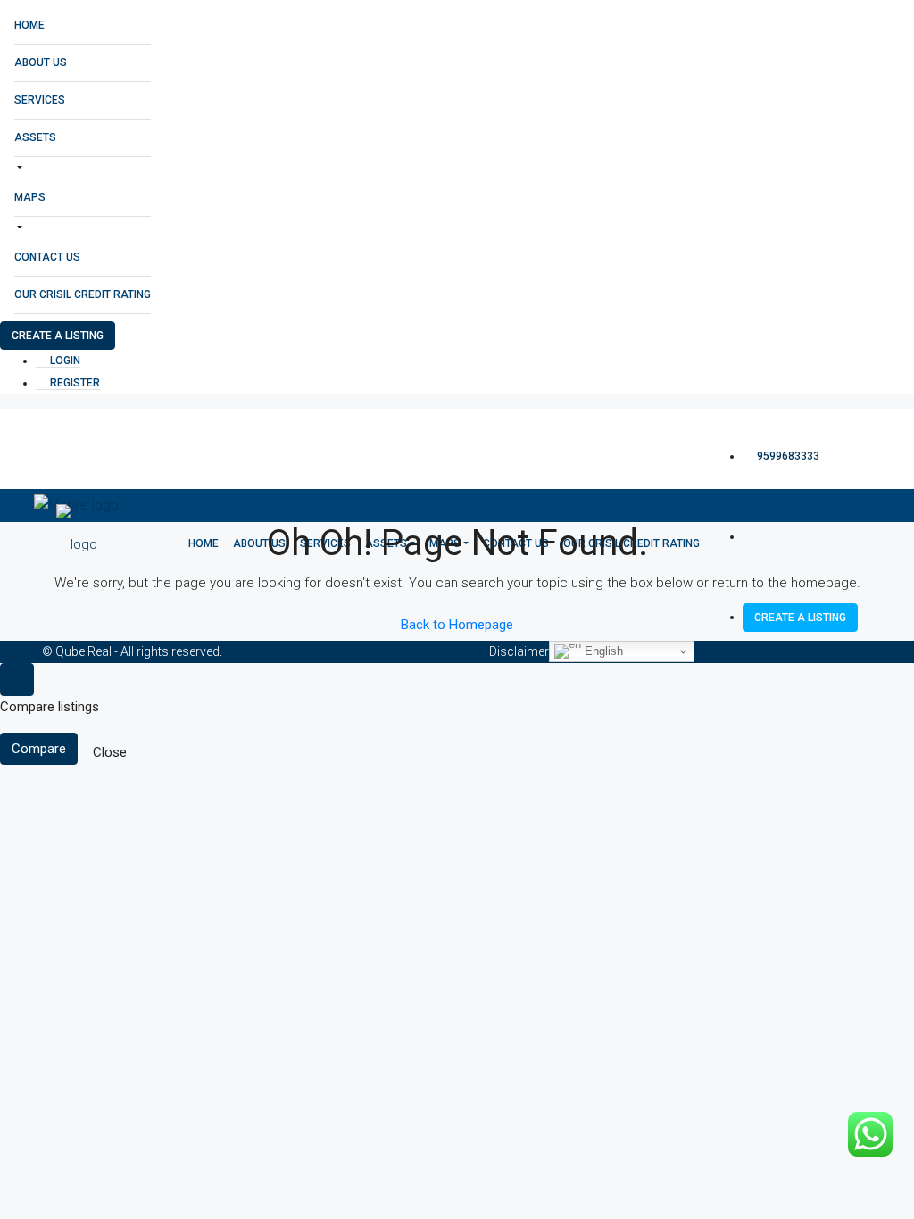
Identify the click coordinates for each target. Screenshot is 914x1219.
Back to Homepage (457, 625)
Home (29, 25)
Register (73, 383)
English (602, 651)
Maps (30, 197)
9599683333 (786, 456)
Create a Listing (58, 335)
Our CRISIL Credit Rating (82, 294)
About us (40, 62)
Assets (35, 137)
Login (63, 360)
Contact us (47, 257)
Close (110, 752)
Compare (39, 749)
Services (39, 100)
